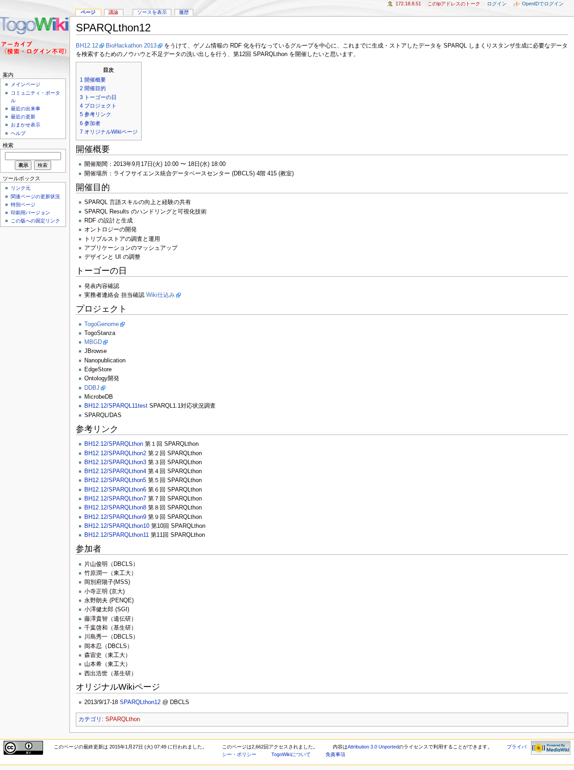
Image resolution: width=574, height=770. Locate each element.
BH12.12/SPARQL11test (116, 406)
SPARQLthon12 (140, 702)
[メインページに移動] (35, 35)
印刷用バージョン (30, 212)
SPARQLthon (122, 719)
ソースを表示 (152, 12)
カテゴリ (90, 719)
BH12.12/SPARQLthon (113, 444)
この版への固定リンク (35, 220)
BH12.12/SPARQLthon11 (116, 535)
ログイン (497, 3)
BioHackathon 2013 (131, 46)
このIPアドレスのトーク (453, 3)
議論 (113, 12)
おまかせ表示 (25, 124)
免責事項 (335, 754)
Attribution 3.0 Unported (373, 746)
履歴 (184, 12)
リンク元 (20, 188)
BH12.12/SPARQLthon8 (115, 508)
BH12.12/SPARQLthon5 (115, 480)
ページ (88, 12)
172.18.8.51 (408, 3)
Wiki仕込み (160, 295)
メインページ (25, 84)
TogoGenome (101, 324)
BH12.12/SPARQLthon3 (115, 462)
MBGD (93, 342)
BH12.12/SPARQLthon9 (115, 517)
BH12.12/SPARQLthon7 (115, 499)
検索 (8, 145)
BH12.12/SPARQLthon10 (116, 526)
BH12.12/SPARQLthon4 (115, 471)
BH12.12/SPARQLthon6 (115, 490)
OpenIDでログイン (543, 3)
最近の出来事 (25, 108)
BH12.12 (87, 46)
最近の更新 (23, 116)
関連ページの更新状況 (35, 196)
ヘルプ (18, 133)
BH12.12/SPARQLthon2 (115, 453)
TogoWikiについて (291, 754)
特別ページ (23, 204)
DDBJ (92, 388)
